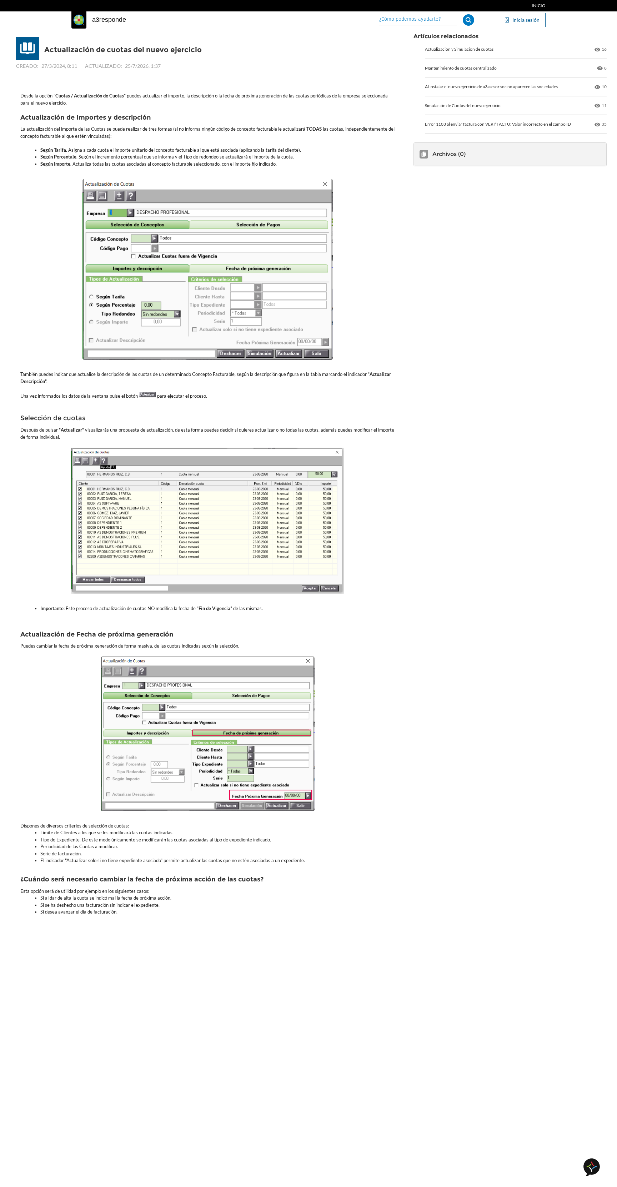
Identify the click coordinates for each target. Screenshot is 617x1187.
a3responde (109, 19)
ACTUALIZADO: (103, 66)
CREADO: (27, 66)
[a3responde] (79, 20)
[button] (468, 20)
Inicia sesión (526, 20)
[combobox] (418, 19)
